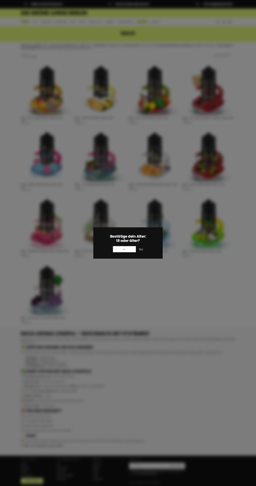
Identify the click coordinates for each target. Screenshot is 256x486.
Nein (141, 249)
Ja (124, 249)
